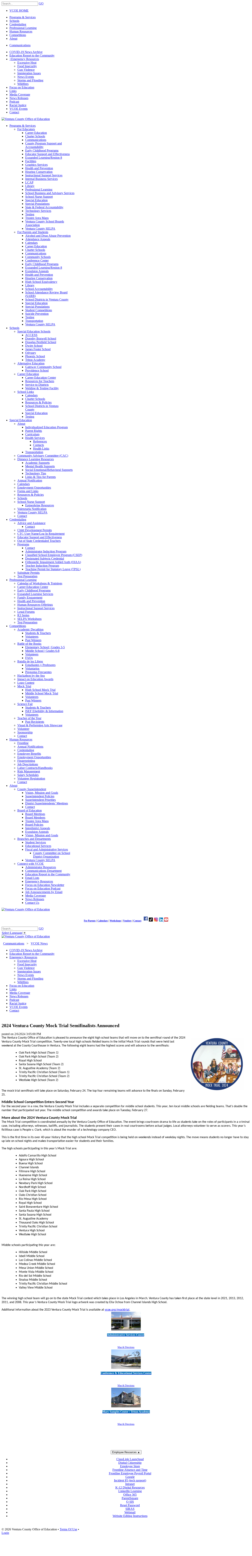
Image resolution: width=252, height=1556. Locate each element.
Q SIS (130, 1501)
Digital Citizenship (130, 1462)
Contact (137, 920)
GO (41, 3)
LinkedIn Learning (130, 1491)
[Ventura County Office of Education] (26, 119)
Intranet (130, 1484)
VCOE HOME (19, 10)
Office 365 (130, 1494)
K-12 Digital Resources (130, 1487)
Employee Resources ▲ (126, 1452)
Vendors (127, 920)
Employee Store (130, 1466)
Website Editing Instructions (130, 1516)
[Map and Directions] (126, 1331)
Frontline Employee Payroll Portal (130, 1473)
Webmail (129, 1512)
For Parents (90, 920)
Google (130, 1477)
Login (5, 1533)
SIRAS (129, 1508)
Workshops (115, 920)
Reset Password (130, 1505)
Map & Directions (126, 1347)
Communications (20, 45)
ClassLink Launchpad (130, 1459)
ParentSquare (130, 1498)
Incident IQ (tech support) (130, 1480)
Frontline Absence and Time (129, 1469)
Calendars (102, 920)
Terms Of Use (68, 1529)
